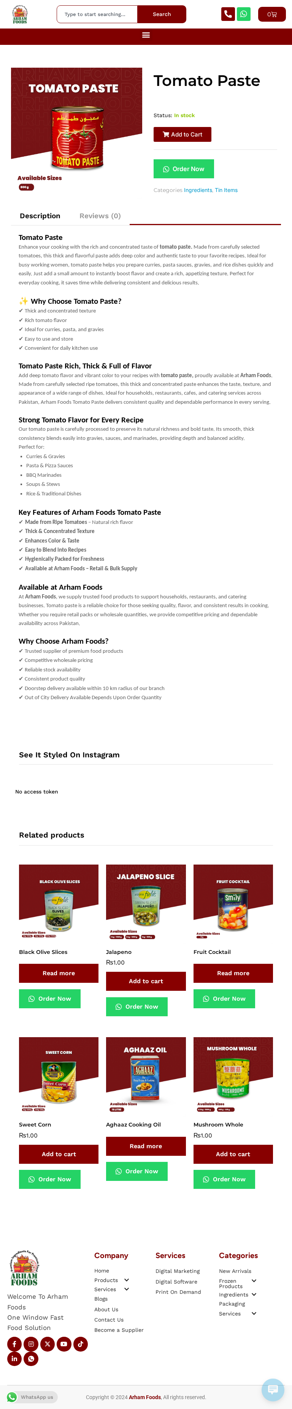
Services (105, 1289)
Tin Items (226, 190)
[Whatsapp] (244, 14)
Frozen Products (231, 1283)
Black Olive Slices (43, 952)
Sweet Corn (35, 1124)
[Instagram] (31, 1344)
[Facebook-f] (14, 1344)
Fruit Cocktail (212, 952)
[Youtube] (64, 1344)
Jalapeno (119, 952)
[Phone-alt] (228, 14)
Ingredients (198, 190)
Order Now (188, 169)
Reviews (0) (100, 215)
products (106, 1280)
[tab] (40, 215)
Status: (163, 115)
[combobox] (97, 14)
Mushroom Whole (218, 1124)
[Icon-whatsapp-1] (31, 1359)
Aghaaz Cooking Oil (133, 1124)
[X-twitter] (47, 1344)
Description (40, 215)
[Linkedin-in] (14, 1359)
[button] (146, 35)
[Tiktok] (80, 1344)
